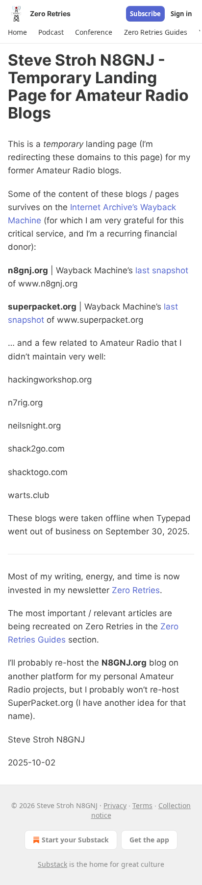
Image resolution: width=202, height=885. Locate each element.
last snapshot (161, 270)
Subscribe (145, 13)
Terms (142, 805)
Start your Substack (75, 839)
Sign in (181, 13)
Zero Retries (136, 590)
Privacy (114, 805)
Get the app (149, 839)
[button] (17, 32)
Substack (52, 864)
